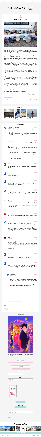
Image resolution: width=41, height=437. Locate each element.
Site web (5, 305)
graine (5, 97)
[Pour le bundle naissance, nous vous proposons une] (23, 428)
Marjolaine (11, 99)
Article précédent (7, 102)
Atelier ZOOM (10, 417)
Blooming (20, 17)
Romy (14, 435)
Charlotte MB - (13, 274)
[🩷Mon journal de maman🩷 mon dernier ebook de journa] (33, 428)
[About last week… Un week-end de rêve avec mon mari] (38, 428)
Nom (5, 300)
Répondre (36, 127)
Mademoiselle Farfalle (12, 253)
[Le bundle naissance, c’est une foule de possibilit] (28, 428)
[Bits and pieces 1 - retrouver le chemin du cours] (7, 428)
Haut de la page (35, 435)
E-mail (5, 303)
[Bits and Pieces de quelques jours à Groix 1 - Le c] (12, 428)
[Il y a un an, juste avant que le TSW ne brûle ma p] (2, 428)
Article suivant (34, 102)
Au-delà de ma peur (30, 117)
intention (9, 97)
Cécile (9, 237)
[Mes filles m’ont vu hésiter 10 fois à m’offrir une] (18, 428)
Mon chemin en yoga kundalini (9, 117)
